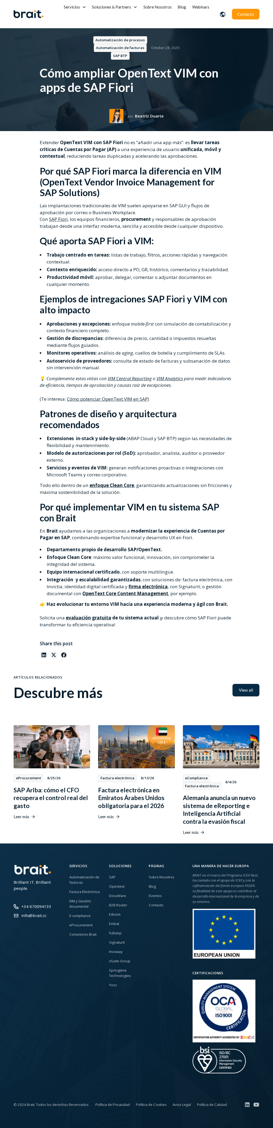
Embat (114, 923)
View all (246, 690)
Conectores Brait (83, 934)
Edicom (115, 914)
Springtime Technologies (120, 973)
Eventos (155, 895)
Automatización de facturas (84, 880)
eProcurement (81, 925)
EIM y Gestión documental (80, 904)
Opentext (117, 886)
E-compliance (80, 915)
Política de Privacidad (112, 1104)
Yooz (113, 985)
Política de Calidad (212, 1104)
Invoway (116, 951)
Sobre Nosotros (157, 7)
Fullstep (115, 933)
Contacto (245, 14)
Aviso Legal (181, 1104)
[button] (75, 7)
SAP (112, 877)
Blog (182, 7)
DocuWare (117, 895)
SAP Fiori (58, 219)
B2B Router (118, 905)
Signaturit (117, 942)
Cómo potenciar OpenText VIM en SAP (107, 399)
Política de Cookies (151, 1104)
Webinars (200, 7)
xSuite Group (119, 961)
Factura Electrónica (84, 891)
